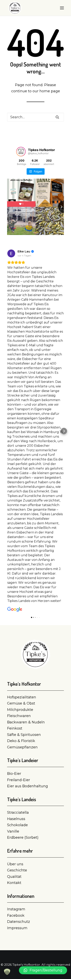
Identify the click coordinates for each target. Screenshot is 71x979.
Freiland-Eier (18, 780)
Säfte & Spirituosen (24, 735)
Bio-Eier (14, 773)
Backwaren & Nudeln (26, 722)
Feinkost (14, 728)
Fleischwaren (19, 716)
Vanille (13, 831)
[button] (7, 431)
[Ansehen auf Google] (11, 253)
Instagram (16, 909)
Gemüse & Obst (21, 703)
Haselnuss (16, 819)
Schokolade (17, 825)
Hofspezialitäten (21, 697)
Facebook (15, 915)
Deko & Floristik (21, 741)
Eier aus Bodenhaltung (27, 786)
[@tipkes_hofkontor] (21, 152)
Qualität (14, 876)
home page (49, 91)
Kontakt (14, 883)
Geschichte (17, 870)
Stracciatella (18, 812)
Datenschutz (18, 921)
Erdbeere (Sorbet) (22, 837)
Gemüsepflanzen (22, 747)
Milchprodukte (20, 710)
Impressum (17, 928)
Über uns (15, 864)
